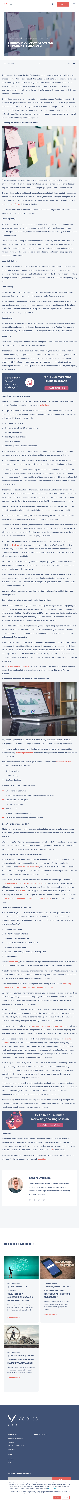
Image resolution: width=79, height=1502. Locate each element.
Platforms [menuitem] (11, 1442)
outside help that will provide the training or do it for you (24, 883)
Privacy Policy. (52, 1488)
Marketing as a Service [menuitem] (15, 1438)
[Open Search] (53, 4)
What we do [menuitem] (12, 1434)
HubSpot (21, 891)
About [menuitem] (10, 1455)
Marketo (11, 898)
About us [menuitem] (11, 1459)
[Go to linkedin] (39, 1200)
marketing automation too (28, 867)
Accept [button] (57, 1497)
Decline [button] (66, 1497)
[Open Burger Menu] (74, 4)
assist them (44, 405)
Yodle (49, 898)
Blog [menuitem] (9, 1462)
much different (14, 545)
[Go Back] (39, 64)
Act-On (43, 898)
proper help (13, 962)
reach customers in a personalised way (46, 1026)
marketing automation (24, 753)
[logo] (23, 1418)
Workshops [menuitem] (11, 1449)
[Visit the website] (30, 1200)
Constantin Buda (14, 38)
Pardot (4, 898)
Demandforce (21, 898)
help (51, 1150)
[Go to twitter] (43, 1200)
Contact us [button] (63, 4)
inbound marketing (63, 762)
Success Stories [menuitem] (40, 1434)
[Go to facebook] (34, 1200)
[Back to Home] (9, 4)
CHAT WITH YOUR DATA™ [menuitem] (16, 1445)
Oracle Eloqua (33, 898)
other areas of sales (12, 204)
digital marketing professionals (17, 666)
